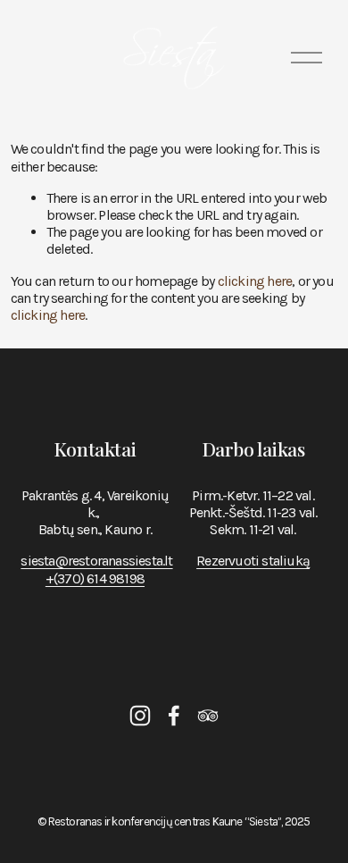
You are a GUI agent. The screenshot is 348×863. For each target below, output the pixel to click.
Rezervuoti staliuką (253, 560)
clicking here (255, 280)
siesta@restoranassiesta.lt (96, 560)
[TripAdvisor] (208, 715)
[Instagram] (140, 715)
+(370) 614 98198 (95, 578)
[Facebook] (174, 715)
